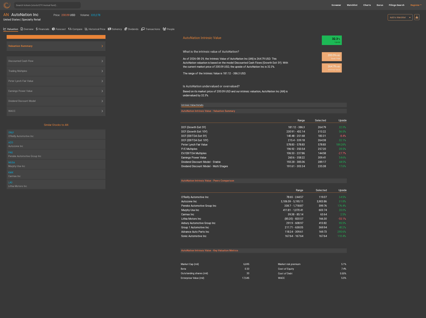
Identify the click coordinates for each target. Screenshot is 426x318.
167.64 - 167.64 (294, 236)
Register (415, 5)
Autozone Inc (189, 201)
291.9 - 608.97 (294, 223)
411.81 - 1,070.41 (293, 210)
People (171, 29)
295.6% (341, 231)
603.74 (323, 210)
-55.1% (342, 218)
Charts (367, 5)
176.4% (341, 205)
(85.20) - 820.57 (294, 218)
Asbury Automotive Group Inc (198, 223)
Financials (44, 29)
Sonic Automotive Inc (194, 236)
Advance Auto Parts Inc (195, 231)
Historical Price (97, 29)
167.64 (323, 236)
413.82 (323, 223)
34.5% (342, 197)
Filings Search (396, 5)
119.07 (323, 197)
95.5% (342, 223)
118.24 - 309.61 (294, 231)
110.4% (341, 236)
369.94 (323, 227)
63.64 (323, 214)
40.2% (342, 227)
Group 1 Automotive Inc (195, 227)
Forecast (61, 29)
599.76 (323, 205)
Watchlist (352, 5)
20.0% (342, 210)
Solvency (117, 29)
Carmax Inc (187, 214)
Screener (336, 5)
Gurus (380, 5)
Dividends (133, 29)
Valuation (12, 29)
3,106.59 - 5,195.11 (292, 201)
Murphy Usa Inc (190, 210)
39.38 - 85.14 (295, 214)
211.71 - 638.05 (294, 227)
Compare (77, 29)
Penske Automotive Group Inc (198, 205)
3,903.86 (322, 201)
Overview (28, 29)
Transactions (152, 29)
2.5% (343, 214)
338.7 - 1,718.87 (293, 205)
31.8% (342, 201)
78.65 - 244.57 (294, 197)
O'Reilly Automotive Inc (195, 197)
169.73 (323, 231)
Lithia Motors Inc (191, 218)
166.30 (323, 218)
